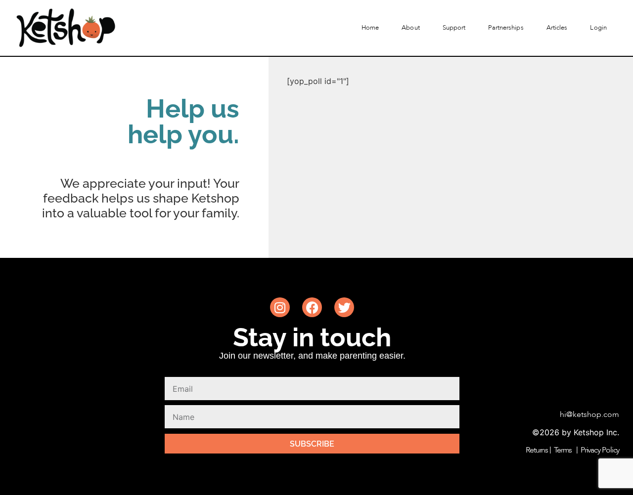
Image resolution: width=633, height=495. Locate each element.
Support (454, 27)
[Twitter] (344, 307)
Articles (557, 27)
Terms (563, 450)
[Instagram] (280, 307)
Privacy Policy (600, 450)
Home (370, 27)
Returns (537, 450)
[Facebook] (312, 307)
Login (598, 27)
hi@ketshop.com (589, 414)
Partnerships (505, 27)
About (411, 27)
